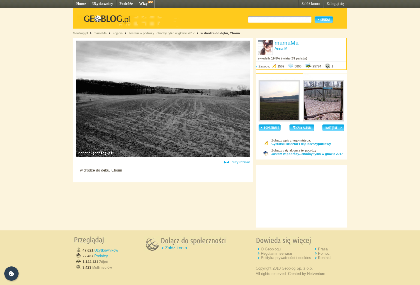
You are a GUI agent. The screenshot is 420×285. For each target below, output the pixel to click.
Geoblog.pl (80, 33)
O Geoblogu (271, 249)
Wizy (143, 3)
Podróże (126, 3)
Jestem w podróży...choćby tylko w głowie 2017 (162, 33)
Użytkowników (106, 250)
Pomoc (324, 253)
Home (81, 3)
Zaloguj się (335, 3)
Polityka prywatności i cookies (286, 258)
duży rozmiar (241, 162)
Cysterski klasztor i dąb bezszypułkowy (301, 144)
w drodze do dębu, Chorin (220, 33)
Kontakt (324, 258)
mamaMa (100, 33)
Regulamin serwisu (276, 253)
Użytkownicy (102, 3)
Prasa (323, 249)
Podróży (101, 256)
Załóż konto (310, 3)
